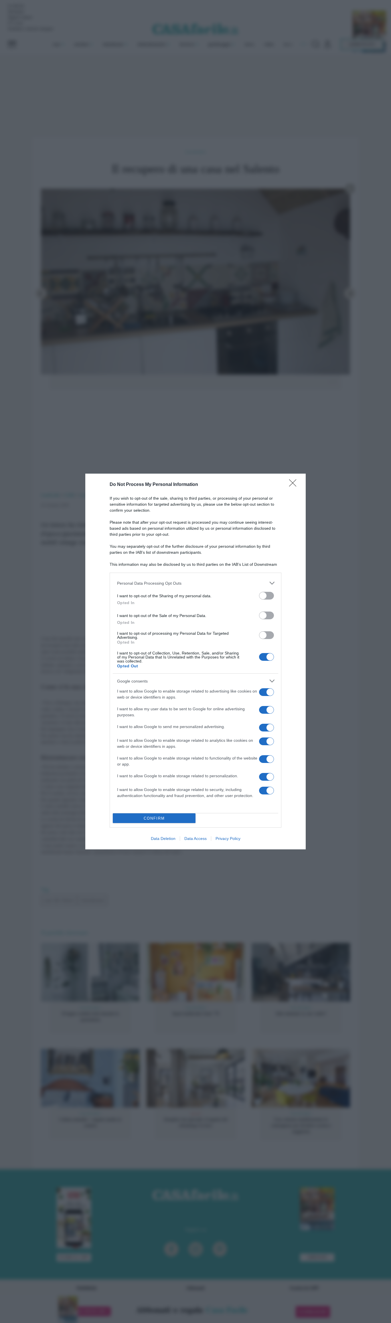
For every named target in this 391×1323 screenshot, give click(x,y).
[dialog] (195, 661)
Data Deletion (163, 838)
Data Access (195, 838)
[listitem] (195, 583)
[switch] (266, 596)
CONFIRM (154, 818)
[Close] (294, 484)
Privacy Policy (228, 838)
